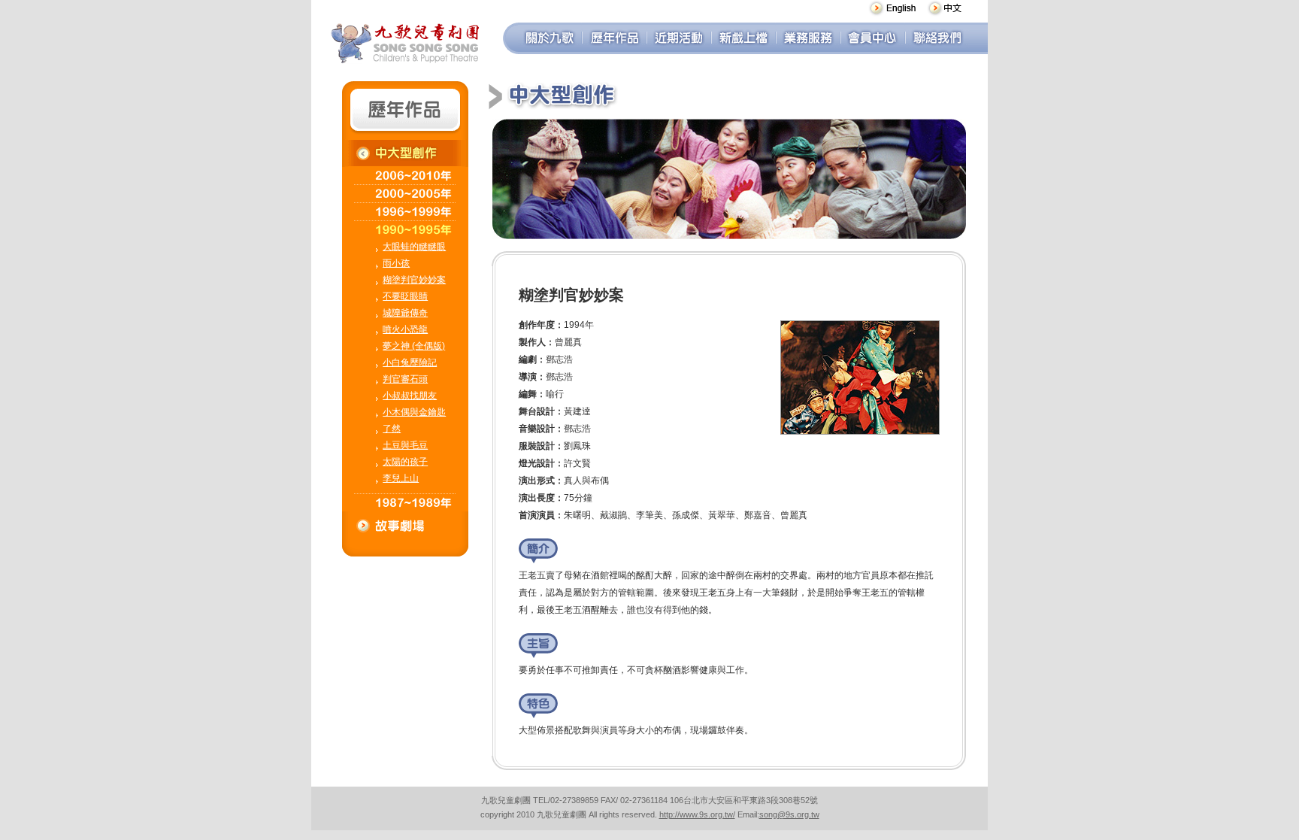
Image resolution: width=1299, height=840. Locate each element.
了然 (392, 428)
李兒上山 (401, 478)
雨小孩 (396, 263)
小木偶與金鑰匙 (414, 412)
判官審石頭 (405, 379)
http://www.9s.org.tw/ (697, 814)
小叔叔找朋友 (410, 395)
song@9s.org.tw (789, 814)
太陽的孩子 (405, 461)
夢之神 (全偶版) (414, 346)
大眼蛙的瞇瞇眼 (414, 246)
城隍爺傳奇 (405, 313)
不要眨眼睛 (405, 296)
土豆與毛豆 (405, 445)
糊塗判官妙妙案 (414, 279)
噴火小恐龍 (405, 329)
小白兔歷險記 (410, 362)
